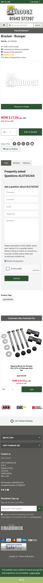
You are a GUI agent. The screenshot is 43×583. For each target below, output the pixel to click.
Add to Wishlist (11, 149)
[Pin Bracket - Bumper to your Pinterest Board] (28, 144)
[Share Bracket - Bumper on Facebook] (14, 144)
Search (37, 25)
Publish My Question (15, 261)
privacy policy (35, 517)
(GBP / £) (4, 2)
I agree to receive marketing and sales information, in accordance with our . (21, 515)
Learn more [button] (35, 573)
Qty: (4, 132)
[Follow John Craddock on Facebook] (1, 490)
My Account (34, 2)
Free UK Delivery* (21, 30)
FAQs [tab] (6, 163)
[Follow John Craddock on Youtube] (8, 490)
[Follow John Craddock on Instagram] (5, 490)
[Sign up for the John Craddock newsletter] (39, 508)
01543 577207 (21, 18)
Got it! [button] (21, 580)
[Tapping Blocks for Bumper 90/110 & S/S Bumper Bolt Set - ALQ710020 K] (21, 342)
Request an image (21, 106)
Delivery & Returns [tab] (27, 163)
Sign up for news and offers (12, 502)
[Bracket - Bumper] (21, 81)
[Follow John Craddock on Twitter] (3, 490)
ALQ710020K (21, 371)
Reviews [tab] (16, 163)
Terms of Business (26, 556)
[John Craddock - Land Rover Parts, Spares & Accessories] (21, 10)
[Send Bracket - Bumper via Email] (32, 144)
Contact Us (13, 556)
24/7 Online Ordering (23, 421)
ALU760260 (8, 299)
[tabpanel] (21, 228)
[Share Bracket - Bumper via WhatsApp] (23, 144)
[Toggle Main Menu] (4, 25)
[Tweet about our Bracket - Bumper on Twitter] (19, 144)
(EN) (9, 2)
